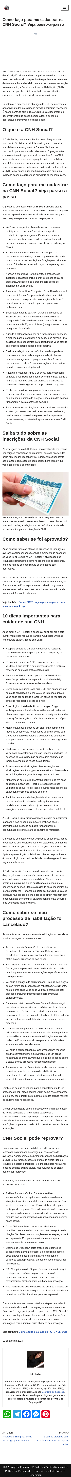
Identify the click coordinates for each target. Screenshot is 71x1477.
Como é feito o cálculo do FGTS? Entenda (43, 1331)
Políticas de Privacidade (18, 1471)
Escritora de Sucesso (53, 1392)
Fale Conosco (57, 1471)
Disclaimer (35, 1475)
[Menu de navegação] (65, 8)
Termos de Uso (40, 1471)
